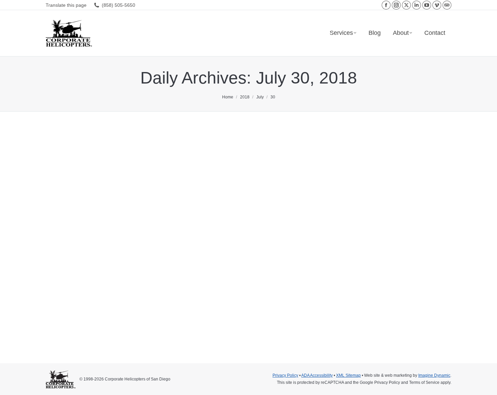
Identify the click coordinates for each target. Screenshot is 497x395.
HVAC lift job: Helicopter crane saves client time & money (164, 284)
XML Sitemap (348, 375)
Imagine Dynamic (434, 375)
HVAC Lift (111, 296)
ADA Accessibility (317, 375)
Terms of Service (424, 382)
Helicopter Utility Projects (77, 296)
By (175, 296)
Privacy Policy (285, 375)
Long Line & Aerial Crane (145, 296)
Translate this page (66, 5)
